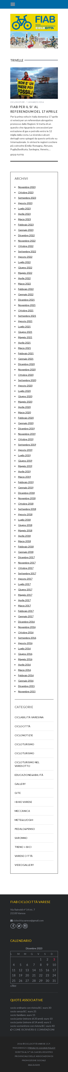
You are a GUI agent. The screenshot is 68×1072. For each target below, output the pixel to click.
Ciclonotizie (17, 102)
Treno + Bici (23, 846)
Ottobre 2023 (25, 192)
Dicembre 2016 (26, 621)
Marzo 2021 (24, 348)
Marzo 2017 (24, 605)
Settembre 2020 (27, 380)
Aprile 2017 (24, 600)
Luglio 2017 (24, 584)
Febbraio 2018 (26, 546)
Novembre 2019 (27, 433)
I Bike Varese (23, 801)
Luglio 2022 (24, 262)
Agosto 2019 (25, 449)
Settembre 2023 (27, 197)
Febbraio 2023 (26, 224)
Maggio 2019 (25, 466)
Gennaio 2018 (25, 551)
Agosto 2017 (25, 578)
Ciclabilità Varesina (29, 717)
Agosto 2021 (25, 321)
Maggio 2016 (25, 659)
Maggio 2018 (25, 530)
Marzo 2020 (24, 412)
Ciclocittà (23, 726)
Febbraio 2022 (26, 289)
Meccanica (22, 810)
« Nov (13, 985)
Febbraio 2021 (26, 353)
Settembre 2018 (27, 509)
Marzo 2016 (24, 670)
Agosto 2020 (25, 385)
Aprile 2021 (24, 342)
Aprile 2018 (24, 535)
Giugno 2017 (25, 589)
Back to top (33, 1065)
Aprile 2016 (24, 664)
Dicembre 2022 (26, 235)
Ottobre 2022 (25, 246)
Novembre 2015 (27, 691)
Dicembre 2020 (26, 364)
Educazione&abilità (29, 774)
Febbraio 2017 (26, 610)
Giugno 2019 (25, 460)
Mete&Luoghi (24, 819)
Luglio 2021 (24, 326)
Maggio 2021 (25, 337)
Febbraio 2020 (26, 417)
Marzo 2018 (24, 541)
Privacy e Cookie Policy (41, 1048)
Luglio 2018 (24, 519)
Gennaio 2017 (25, 616)
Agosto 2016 (25, 643)
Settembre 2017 (27, 573)
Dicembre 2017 (26, 557)
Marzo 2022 (24, 283)
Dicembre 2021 (26, 299)
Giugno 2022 (25, 267)
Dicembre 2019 (26, 428)
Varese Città (24, 855)
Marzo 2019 (24, 476)
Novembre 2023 (27, 187)
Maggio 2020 (25, 401)
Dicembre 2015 (26, 686)
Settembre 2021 (27, 315)
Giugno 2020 (25, 396)
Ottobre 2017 (25, 568)
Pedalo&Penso (25, 828)
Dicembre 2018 (26, 492)
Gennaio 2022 (25, 294)
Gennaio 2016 (25, 680)
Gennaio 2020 (25, 423)
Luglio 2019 (24, 455)
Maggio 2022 (25, 272)
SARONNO (21, 837)
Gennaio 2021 (25, 358)
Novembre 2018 (27, 498)
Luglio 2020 (24, 390)
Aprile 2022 (24, 278)
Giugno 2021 (25, 331)
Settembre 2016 (27, 637)
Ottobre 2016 (25, 632)
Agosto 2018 (25, 514)
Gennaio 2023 (25, 229)
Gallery (20, 783)
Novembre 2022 (27, 240)
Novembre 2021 (27, 305)
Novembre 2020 (27, 369)
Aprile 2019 (24, 471)
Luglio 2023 (24, 208)
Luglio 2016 (24, 648)
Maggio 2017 (25, 594)
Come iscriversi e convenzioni (34, 1029)
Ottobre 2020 (25, 374)
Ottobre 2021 (25, 310)
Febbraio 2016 (26, 675)
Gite (18, 792)
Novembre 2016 (27, 627)
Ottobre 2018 (25, 503)
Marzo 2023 (24, 219)
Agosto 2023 (25, 203)
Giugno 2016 (25, 653)
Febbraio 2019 (26, 482)
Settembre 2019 (27, 444)
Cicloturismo (24, 744)
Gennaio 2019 (25, 487)
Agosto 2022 (25, 256)
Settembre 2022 (27, 251)
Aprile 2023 (24, 213)
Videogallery (24, 864)
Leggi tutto (17, 155)
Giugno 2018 (25, 525)
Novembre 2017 (27, 562)
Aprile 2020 (24, 407)
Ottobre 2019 (25, 439)
